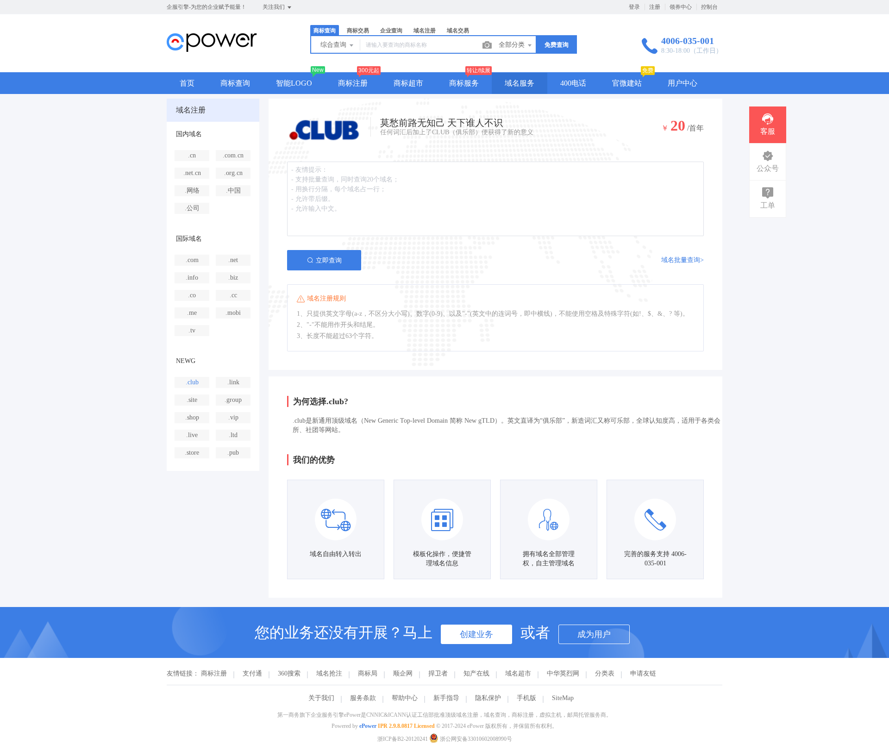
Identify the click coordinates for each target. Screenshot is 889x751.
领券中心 (681, 7)
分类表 (604, 673)
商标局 (367, 673)
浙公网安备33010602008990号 (475, 739)
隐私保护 (488, 698)
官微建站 (627, 83)
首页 (187, 83)
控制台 (709, 7)
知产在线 (476, 673)
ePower (367, 726)
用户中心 (682, 83)
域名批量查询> (682, 260)
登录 (634, 7)
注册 (654, 7)
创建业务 (476, 634)
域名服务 (519, 83)
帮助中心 (405, 698)
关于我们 (321, 698)
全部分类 (512, 44)
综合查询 (334, 44)
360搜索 (289, 673)
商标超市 (408, 83)
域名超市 (518, 673)
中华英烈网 (563, 673)
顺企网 (403, 673)
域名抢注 (329, 673)
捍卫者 (438, 673)
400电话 (573, 83)
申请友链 (643, 673)
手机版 (526, 698)
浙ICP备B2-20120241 (402, 739)
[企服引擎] (212, 53)
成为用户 (594, 634)
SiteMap (563, 698)
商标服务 (464, 83)
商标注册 (353, 83)
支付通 (252, 673)
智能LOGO (294, 83)
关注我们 (274, 7)
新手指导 (446, 698)
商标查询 (235, 83)
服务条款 (363, 698)
